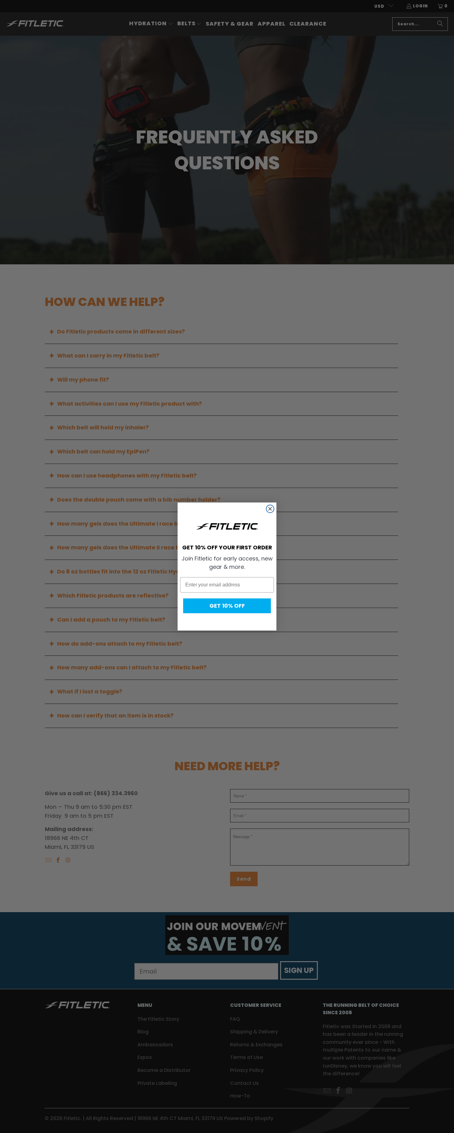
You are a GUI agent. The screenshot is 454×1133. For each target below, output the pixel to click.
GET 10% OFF (227, 606)
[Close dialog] (270, 509)
